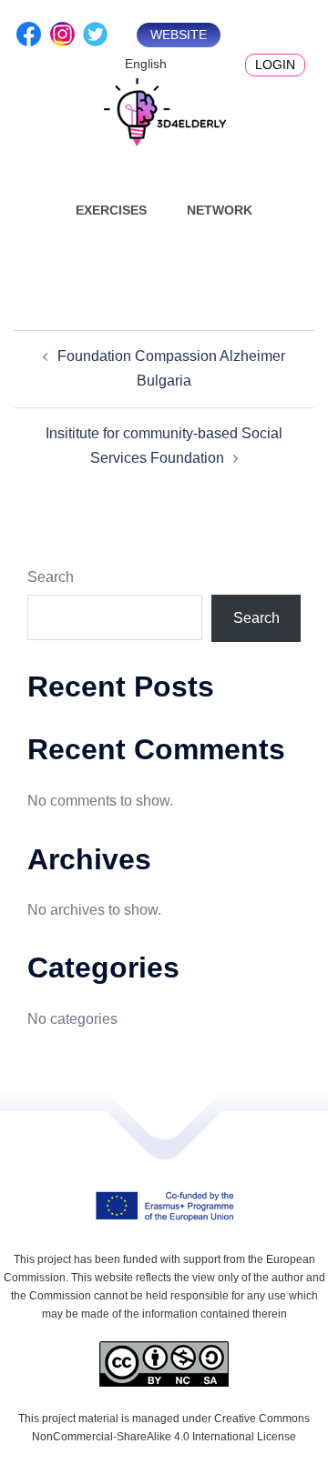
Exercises (111, 210)
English (146, 63)
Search (50, 577)
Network (219, 210)
